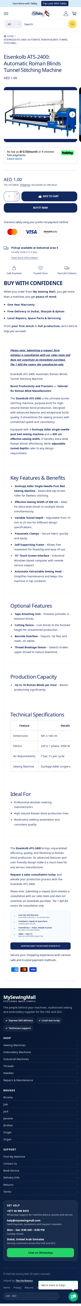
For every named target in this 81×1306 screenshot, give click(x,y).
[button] (6, 13)
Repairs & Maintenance (18, 1080)
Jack (5, 1111)
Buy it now (40, 207)
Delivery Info (11, 1177)
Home (10, 36)
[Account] (66, 13)
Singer (7, 1132)
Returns (8, 1184)
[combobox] (50, 24)
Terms (7, 1191)
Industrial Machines (16, 1059)
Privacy (17, 1287)
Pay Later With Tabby (55, 3)
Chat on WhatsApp (40, 1252)
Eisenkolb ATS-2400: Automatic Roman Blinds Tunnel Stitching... (36, 41)
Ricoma (8, 1097)
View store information (24, 257)
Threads (8, 1066)
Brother (8, 1125)
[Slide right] (72, 114)
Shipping (25, 184)
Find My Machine (14, 1156)
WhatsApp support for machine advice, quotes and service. (40, 1212)
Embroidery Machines (17, 1052)
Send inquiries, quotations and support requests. (34, 1222)
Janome (8, 1118)
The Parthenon (24, 1280)
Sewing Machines (14, 1045)
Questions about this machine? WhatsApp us (40, 946)
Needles (8, 1073)
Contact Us (10, 1163)
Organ (7, 1139)
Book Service (11, 1170)
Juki (5, 1104)
